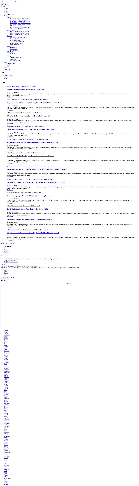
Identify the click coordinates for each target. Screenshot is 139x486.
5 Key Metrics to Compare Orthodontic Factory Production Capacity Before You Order (36, 182)
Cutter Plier (13, 56)
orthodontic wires (35, 267)
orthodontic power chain (47, 267)
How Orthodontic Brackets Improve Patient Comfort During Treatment (30, 156)
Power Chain (13, 49)
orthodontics (4, 267)
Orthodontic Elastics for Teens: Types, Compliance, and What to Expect (30, 129)
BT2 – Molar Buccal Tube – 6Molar (19, 34)
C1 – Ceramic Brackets (16, 26)
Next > (7, 243)
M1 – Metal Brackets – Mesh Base (19, 18)
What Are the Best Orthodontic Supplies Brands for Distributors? (28, 116)
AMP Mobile (34, 266)
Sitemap (27, 266)
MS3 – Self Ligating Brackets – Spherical (20, 24)
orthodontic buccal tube (24, 267)
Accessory (13, 53)
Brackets (9, 17)
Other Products (11, 52)
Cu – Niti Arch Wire (15, 40)
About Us (6, 12)
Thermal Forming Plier (16, 57)
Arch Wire (9, 36)
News (5, 62)
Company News (11, 63)
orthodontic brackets (13, 267)
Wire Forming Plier (15, 60)
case (8, 65)
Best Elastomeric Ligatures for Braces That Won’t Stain (25, 89)
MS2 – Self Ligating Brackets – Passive (20, 23)
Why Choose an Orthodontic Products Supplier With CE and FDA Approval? (33, 103)
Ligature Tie (13, 47)
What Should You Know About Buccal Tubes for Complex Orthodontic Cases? (33, 142)
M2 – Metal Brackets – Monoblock (19, 20)
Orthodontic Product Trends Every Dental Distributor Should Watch (30, 219)
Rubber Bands (14, 50)
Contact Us (7, 69)
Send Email (4, 280)
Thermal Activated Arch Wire (17, 41)
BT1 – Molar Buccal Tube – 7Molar (19, 33)
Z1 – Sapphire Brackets (16, 28)
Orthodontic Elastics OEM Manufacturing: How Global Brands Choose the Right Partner (36, 169)
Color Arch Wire (14, 44)
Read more (10, 97)
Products (6, 15)
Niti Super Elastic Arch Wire (17, 37)
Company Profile (11, 14)
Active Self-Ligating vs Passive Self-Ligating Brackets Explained (28, 196)
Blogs (8, 66)
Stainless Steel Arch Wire (16, 39)
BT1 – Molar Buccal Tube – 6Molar (19, 31)
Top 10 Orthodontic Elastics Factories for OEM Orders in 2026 (28, 209)
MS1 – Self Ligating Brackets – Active (20, 21)
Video (5, 67)
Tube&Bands (10, 30)
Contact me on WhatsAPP (7, 277)
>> (9, 243)
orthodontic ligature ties (59, 267)
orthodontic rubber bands (72, 267)
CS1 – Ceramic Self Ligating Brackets (20, 27)
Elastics (9, 46)
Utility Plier (13, 59)
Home (5, 11)
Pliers (8, 54)
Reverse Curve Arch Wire (16, 43)
